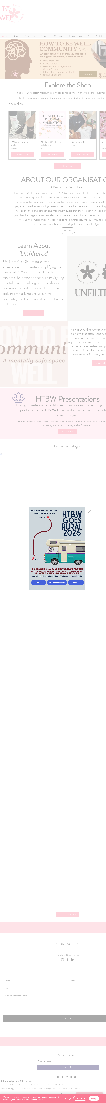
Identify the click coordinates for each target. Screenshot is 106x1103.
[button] (89, 511)
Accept (94, 1098)
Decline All (80, 1098)
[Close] (102, 1098)
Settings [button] (67, 1098)
